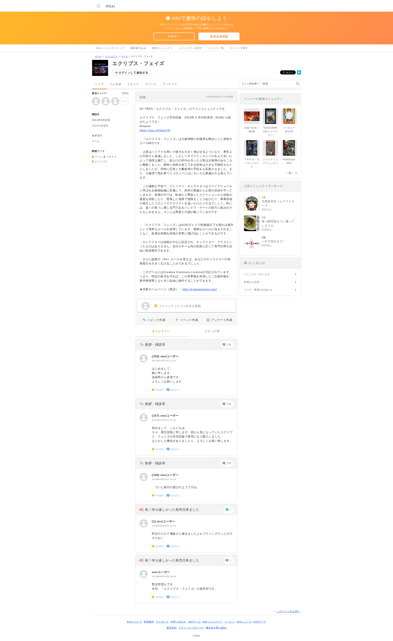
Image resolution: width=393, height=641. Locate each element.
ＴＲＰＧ (111, 156)
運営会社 (171, 627)
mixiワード (259, 621)
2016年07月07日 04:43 (164, 420)
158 (229, 344)
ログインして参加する (133, 72)
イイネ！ (160, 390)
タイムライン (161, 331)
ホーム (98, 56)
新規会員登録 (219, 36)
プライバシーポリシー (191, 627)
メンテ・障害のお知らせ (258, 289)
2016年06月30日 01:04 (164, 526)
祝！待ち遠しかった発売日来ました (172, 509)
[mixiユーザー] (144, 358)
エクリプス (101, 161)
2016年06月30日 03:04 (164, 479)
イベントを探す (239, 48)
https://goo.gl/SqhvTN (155, 130)
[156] (156, 475)
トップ (99, 84)
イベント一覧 (216, 48)
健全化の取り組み (216, 627)
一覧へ (290, 173)
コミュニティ (111, 56)
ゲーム (124, 56)
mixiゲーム (194, 621)
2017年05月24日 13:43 (164, 361)
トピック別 (212, 331)
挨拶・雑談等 (155, 344)
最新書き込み (138, 48)
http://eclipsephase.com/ (199, 289)
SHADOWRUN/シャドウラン (270, 131)
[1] (154, 521)
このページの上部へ (288, 611)
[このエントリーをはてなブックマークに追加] (299, 73)
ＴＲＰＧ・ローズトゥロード (252, 163)
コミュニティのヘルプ (257, 274)
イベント (151, 84)
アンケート (170, 84)
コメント (174, 390)
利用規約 (149, 621)
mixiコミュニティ (212, 621)
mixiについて (134, 621)
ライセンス (162, 621)
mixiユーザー (169, 356)
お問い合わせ (178, 621)
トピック (133, 84)
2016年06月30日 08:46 (164, 576)
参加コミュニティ (162, 48)
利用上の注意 (252, 282)
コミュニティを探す (190, 48)
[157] (156, 415)
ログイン (174, 36)
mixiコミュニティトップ (110, 48)
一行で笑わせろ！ (274, 241)
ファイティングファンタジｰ (270, 163)
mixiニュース (244, 621)
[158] (156, 356)
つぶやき (115, 84)
